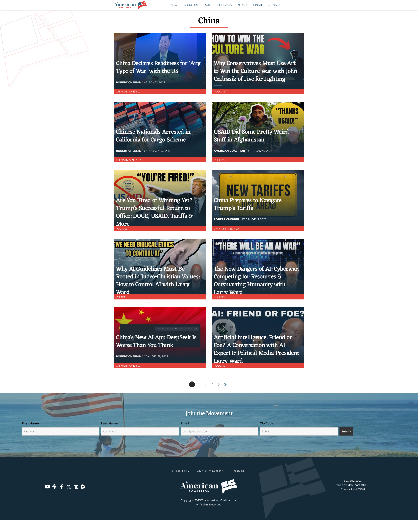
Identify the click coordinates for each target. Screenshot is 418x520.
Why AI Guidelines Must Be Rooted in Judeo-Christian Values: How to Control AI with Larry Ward (158, 281)
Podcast (220, 91)
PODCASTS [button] (224, 5)
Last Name (109, 423)
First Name (30, 423)
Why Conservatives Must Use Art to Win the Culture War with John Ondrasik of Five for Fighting (255, 71)
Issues (207, 5)
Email (185, 423)
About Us (191, 5)
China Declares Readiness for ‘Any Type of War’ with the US (158, 67)
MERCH (242, 5)
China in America (128, 91)
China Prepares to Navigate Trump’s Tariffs (247, 204)
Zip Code (266, 423)
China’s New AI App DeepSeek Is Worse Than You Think (156, 341)
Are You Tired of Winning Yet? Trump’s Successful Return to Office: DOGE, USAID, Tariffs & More (154, 212)
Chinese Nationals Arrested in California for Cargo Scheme (153, 136)
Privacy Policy (210, 471)
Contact (274, 5)
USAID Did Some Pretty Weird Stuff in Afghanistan (251, 136)
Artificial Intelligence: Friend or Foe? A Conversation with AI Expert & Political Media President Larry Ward (256, 349)
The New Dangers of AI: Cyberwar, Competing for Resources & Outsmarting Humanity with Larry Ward (256, 281)
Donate (257, 5)
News (175, 5)
